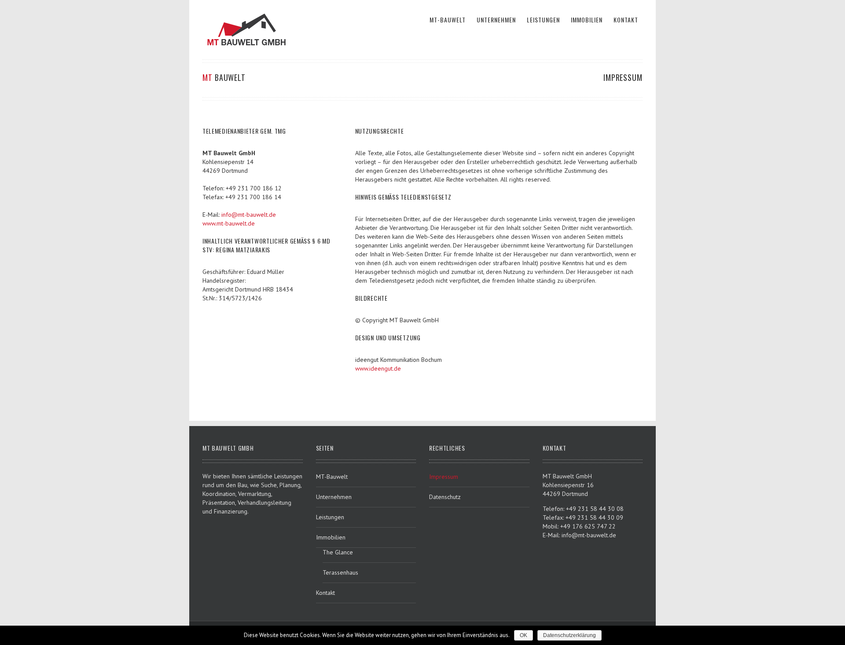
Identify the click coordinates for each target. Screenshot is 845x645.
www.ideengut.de (378, 368)
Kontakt (325, 593)
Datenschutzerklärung (569, 635)
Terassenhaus (340, 572)
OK (523, 635)
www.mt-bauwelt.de (228, 223)
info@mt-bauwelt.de (248, 215)
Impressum (443, 477)
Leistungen (330, 517)
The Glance (338, 552)
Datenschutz (445, 497)
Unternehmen (334, 497)
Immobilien (330, 537)
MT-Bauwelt (332, 477)
